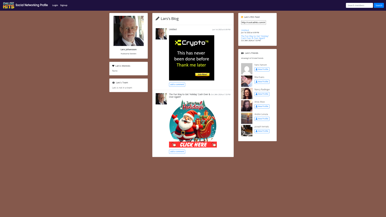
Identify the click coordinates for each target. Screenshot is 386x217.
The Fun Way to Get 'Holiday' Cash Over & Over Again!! (189, 95)
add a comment (177, 84)
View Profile (263, 69)
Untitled (173, 29)
